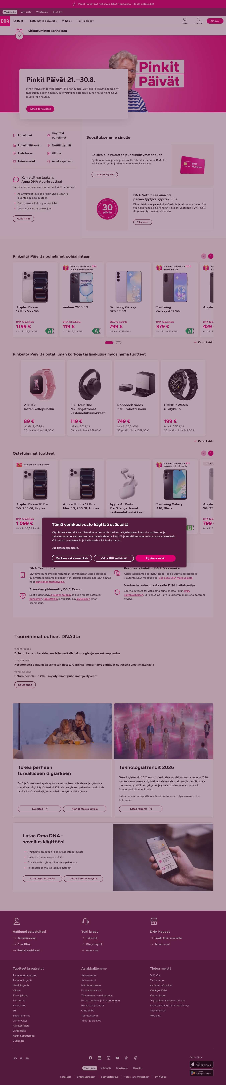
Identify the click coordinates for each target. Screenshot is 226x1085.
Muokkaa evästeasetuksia (72, 558)
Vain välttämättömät (114, 558)
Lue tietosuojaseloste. (65, 547)
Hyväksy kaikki (155, 558)
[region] (114, 542)
